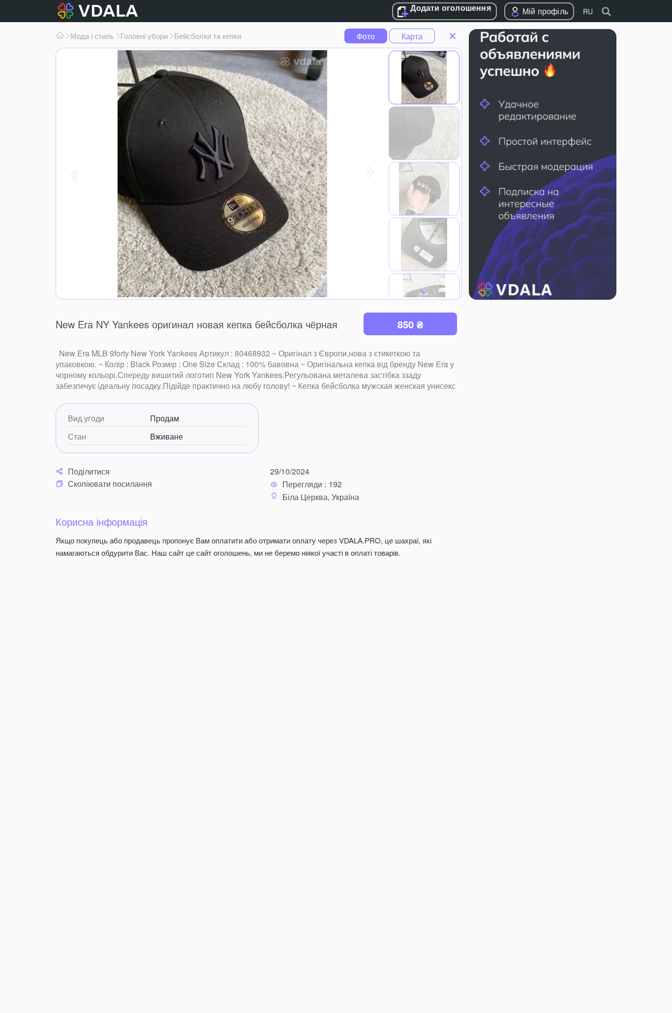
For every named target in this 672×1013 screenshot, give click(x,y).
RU (588, 11)
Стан (77, 437)
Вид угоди (86, 418)
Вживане (166, 437)
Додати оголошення (450, 8)
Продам (164, 418)
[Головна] (60, 36)
